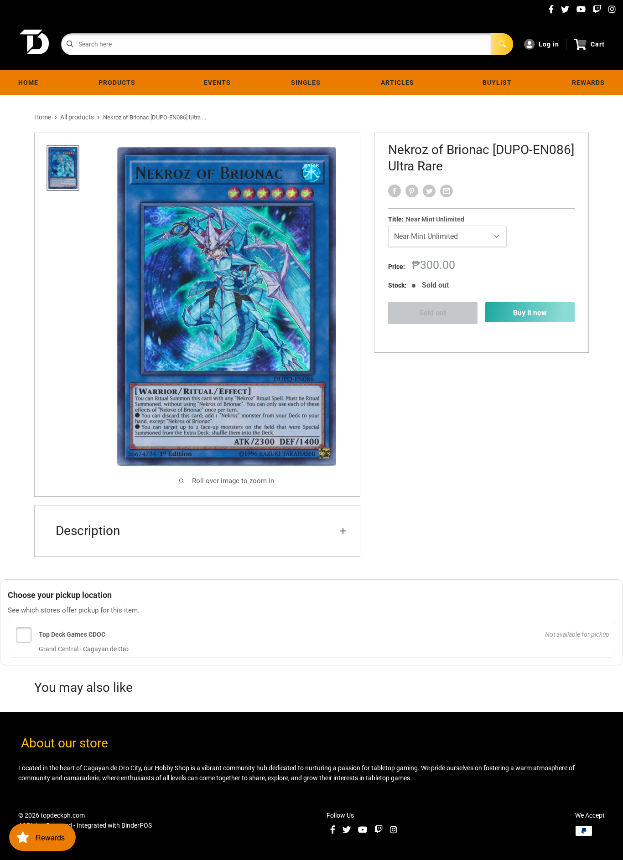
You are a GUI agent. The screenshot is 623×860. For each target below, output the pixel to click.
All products (77, 117)
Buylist (497, 82)
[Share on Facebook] (394, 191)
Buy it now (530, 313)
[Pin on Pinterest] (411, 191)
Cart (598, 44)
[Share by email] (446, 191)
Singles (306, 82)
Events (217, 82)
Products (119, 82)
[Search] (502, 44)
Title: (426, 219)
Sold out (432, 313)
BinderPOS (136, 825)
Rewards (588, 82)
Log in (549, 44)
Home (28, 82)
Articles (399, 82)
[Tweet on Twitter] (429, 191)
